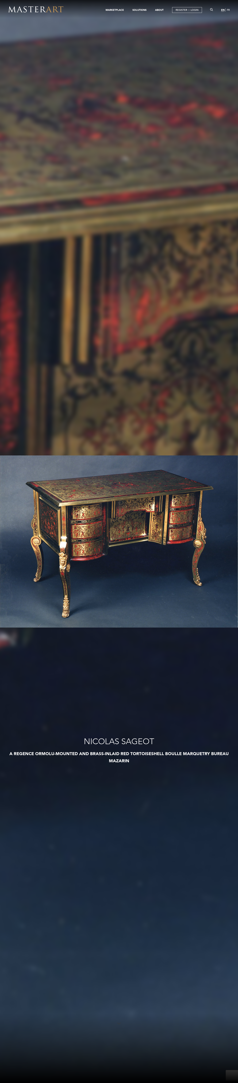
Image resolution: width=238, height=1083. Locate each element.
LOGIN (194, 9)
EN (223, 9)
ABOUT (159, 9)
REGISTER (181, 9)
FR (228, 9)
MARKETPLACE (115, 9)
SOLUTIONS (139, 9)
